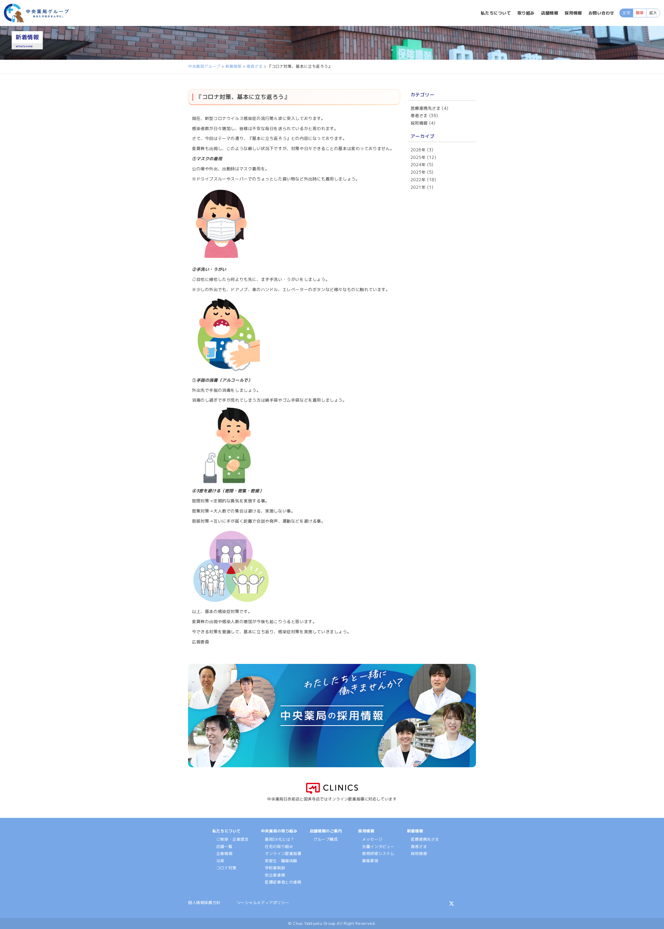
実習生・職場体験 (281, 861)
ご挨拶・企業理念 (232, 839)
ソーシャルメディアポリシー (263, 902)
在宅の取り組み (279, 846)
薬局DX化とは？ (279, 839)
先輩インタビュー (378, 846)
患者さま (419, 115)
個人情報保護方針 (204, 902)
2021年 (418, 187)
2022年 (418, 180)
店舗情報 (549, 13)
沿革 (220, 861)
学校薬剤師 (275, 868)
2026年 (418, 150)
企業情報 (224, 853)
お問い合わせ (601, 13)
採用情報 (573, 13)
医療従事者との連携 (283, 882)
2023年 (418, 172)
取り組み (526, 13)
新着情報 (415, 831)
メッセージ (372, 839)
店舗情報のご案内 (326, 831)
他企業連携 (275, 875)
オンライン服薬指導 (283, 853)
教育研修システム (378, 853)
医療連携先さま (426, 108)
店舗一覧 (224, 846)
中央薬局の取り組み (279, 831)
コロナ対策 (226, 868)
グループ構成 (326, 839)
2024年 (418, 164)
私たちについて (496, 13)
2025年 (418, 157)
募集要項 (370, 861)
